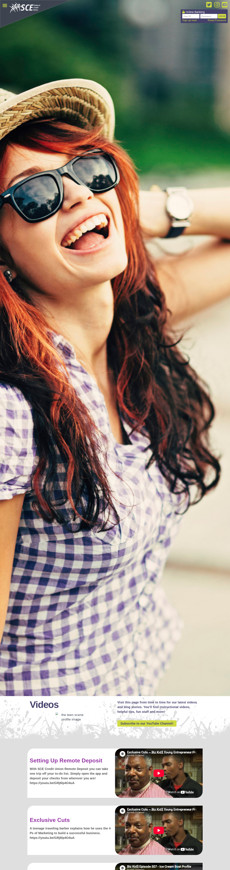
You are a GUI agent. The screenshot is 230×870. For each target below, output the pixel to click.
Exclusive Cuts (50, 820)
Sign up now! (189, 20)
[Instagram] (217, 5)
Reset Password (217, 20)
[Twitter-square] (209, 5)
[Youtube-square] (224, 5)
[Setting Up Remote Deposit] (159, 773)
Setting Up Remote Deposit (66, 760)
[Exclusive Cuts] (159, 830)
